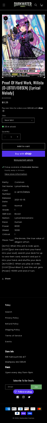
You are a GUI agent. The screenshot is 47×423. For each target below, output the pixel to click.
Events (8, 341)
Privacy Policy (12, 318)
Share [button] (8, 278)
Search (8, 312)
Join (36, 387)
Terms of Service (13, 335)
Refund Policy (12, 323)
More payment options (23, 160)
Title (4, 115)
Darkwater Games (27, 418)
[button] (4, 5)
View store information (16, 174)
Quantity (5, 131)
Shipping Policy (12, 329)
